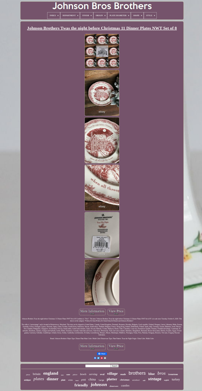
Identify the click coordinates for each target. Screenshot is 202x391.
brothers (137, 373)
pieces (28, 375)
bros (161, 373)
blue (151, 374)
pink (83, 379)
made (123, 374)
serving (93, 374)
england (50, 373)
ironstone (173, 374)
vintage (154, 379)
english (166, 380)
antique (27, 380)
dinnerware (114, 386)
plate (63, 380)
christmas (125, 380)
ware (68, 375)
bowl (77, 380)
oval (102, 374)
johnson (99, 384)
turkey (176, 379)
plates (39, 378)
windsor (136, 380)
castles (125, 385)
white (70, 380)
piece (75, 374)
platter (112, 379)
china (92, 379)
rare (62, 375)
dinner (52, 379)
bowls (83, 374)
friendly (81, 385)
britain (37, 374)
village (112, 373)
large (101, 380)
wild (144, 380)
